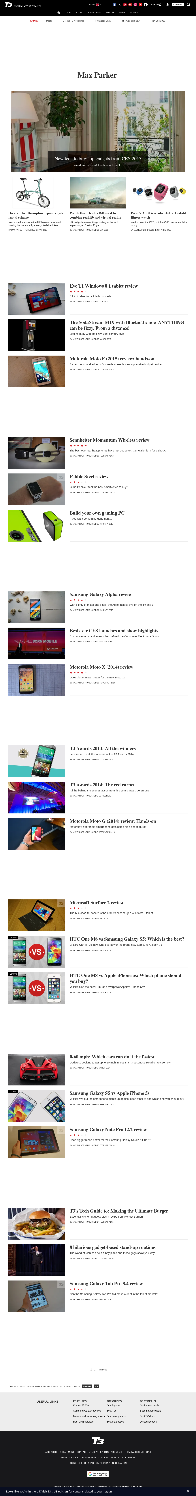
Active (79, 12)
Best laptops (113, 1405)
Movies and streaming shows (89, 1416)
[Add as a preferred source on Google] (98, 1474)
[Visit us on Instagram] (135, 4)
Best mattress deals (150, 1410)
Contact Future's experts (93, 1452)
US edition (61, 1491)
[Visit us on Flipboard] (140, 4)
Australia (87, 1386)
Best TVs (112, 1410)
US (96, 1386)
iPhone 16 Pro (81, 1405)
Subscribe (177, 4)
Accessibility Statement (59, 1452)
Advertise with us (112, 1457)
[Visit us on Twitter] (120, 4)
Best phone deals (149, 1405)
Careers (130, 1457)
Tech (68, 12)
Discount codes (148, 1421)
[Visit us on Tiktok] (146, 4)
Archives (102, 1369)
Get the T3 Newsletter (73, 21)
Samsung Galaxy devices (87, 1410)
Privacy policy (69, 1457)
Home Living (94, 12)
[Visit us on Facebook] (114, 4)
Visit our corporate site (132, 1486)
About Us (116, 1452)
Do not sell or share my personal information (98, 1463)
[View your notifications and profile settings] (168, 5)
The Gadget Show (130, 21)
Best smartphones (116, 1416)
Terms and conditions (137, 1452)
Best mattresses (115, 1421)
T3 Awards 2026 (103, 21)
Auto (122, 12)
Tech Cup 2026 (158, 21)
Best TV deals (147, 1416)
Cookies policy (90, 1457)
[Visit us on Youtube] (130, 4)
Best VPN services (83, 1421)
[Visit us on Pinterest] (125, 4)
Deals (49, 21)
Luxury (110, 12)
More (133, 12)
